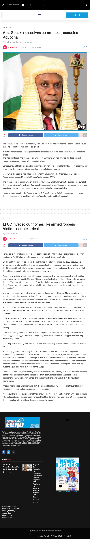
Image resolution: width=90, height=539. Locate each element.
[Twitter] (8, 452)
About (40, 536)
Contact (68, 536)
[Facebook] (4, 452)
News (10, 27)
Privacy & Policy (58, 536)
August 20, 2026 (9, 472)
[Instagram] (13, 452)
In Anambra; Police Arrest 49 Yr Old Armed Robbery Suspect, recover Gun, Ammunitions (10, 510)
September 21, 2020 (27, 47)
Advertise (47, 536)
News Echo (13, 47)
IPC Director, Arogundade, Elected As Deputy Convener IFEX (11, 467)
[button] (39, 15)
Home (5, 27)
